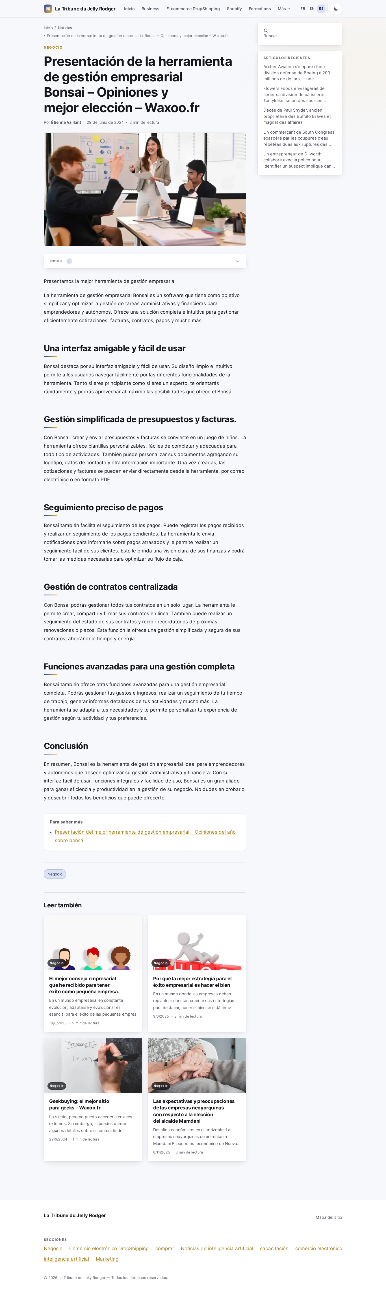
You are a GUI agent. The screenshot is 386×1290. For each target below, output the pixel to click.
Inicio (129, 8)
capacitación (274, 1248)
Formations (260, 8)
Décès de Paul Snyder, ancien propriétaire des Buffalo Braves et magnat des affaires (297, 116)
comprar (164, 1248)
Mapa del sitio (329, 1217)
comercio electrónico (318, 1248)
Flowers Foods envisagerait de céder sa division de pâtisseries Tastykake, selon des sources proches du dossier (295, 95)
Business (150, 8)
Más (282, 8)
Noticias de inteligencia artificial (217, 1248)
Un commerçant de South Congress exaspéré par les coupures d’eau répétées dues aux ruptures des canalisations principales (299, 139)
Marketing (107, 1259)
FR (303, 8)
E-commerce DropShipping (193, 8)
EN (312, 8)
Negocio (53, 47)
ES (321, 8)
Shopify (234, 8)
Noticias (65, 27)
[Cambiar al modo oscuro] (336, 9)
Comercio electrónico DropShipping (109, 1248)
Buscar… (271, 35)
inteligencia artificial (66, 1259)
